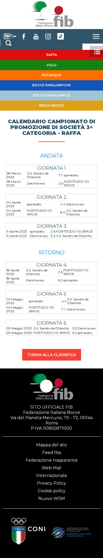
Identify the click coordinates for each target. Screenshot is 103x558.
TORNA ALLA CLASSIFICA (51, 354)
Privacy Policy (51, 483)
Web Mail (51, 467)
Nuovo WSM (51, 498)
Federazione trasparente (52, 460)
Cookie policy (51, 490)
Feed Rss (51, 452)
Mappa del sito (51, 444)
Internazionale (51, 475)
